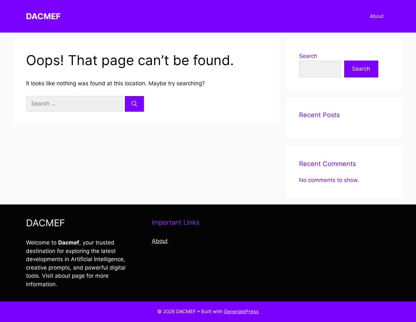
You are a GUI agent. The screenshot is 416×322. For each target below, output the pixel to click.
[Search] (134, 104)
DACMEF (43, 16)
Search (308, 56)
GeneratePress (241, 311)
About (377, 16)
